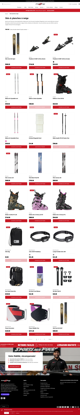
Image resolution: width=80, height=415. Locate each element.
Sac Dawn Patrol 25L (10, 291)
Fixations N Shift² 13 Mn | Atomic (37, 59)
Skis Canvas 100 (57, 177)
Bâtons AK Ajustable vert (11, 98)
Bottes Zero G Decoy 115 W (36, 214)
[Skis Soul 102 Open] (16, 44)
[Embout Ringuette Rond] (40, 123)
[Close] (78, 409)
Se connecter (74, 4)
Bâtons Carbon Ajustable (35, 98)
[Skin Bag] (16, 237)
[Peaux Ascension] (16, 313)
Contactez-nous (43, 395)
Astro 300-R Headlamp (34, 251)
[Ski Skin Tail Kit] (64, 276)
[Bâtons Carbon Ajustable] (40, 83)
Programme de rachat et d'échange (47, 388)
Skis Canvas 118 (9, 177)
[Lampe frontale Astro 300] (64, 237)
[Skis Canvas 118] (16, 163)
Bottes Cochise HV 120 (11, 214)
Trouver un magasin (44, 393)
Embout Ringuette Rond (35, 138)
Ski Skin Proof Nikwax (34, 291)
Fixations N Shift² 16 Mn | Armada (61, 59)
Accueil (6, 13)
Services (41, 7)
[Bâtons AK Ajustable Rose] (16, 123)
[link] (30, 339)
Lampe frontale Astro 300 (59, 251)
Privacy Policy (71, 411)
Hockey (36, 7)
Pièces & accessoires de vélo (29, 390)
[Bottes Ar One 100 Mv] (64, 83)
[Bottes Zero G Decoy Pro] (64, 200)
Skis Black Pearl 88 (34, 177)
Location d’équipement (45, 384)
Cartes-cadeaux (49, 7)
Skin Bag (7, 251)
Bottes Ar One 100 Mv (58, 98)
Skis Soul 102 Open (10, 59)
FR (69, 4)
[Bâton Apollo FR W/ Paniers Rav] (64, 123)
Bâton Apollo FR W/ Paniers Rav (61, 138)
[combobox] (14, 4)
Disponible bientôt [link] (15, 366)
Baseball (25, 395)
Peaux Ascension (9, 328)
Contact (61, 7)
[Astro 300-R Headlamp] (40, 237)
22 (44, 339)
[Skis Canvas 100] (64, 163)
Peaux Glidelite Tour (34, 328)
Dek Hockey (30, 7)
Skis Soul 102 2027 (57, 328)
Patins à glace (26, 393)
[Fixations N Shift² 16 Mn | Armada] (64, 44)
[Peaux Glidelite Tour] (40, 313)
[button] (79, 4)
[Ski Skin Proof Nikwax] (40, 276)
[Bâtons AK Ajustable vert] (16, 83)
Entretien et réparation (45, 386)
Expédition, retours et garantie (46, 397)
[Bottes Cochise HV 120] (16, 200)
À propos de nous (43, 383)
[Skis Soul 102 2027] (64, 313)
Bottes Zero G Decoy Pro (59, 214)
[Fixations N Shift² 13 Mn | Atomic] (40, 44)
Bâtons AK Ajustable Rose (12, 138)
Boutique (19, 7)
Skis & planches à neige (14, 13)
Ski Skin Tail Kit (57, 291)
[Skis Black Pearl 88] (40, 163)
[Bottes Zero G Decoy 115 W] (40, 200)
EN (70, 4)
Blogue (56, 7)
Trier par (7, 29)
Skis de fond (26, 386)
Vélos (25, 7)
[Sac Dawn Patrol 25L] (16, 276)
